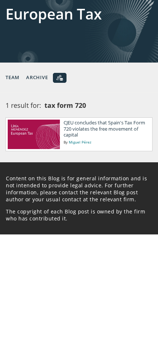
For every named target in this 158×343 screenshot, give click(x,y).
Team (12, 77)
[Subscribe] (60, 78)
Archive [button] (37, 77)
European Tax (54, 14)
